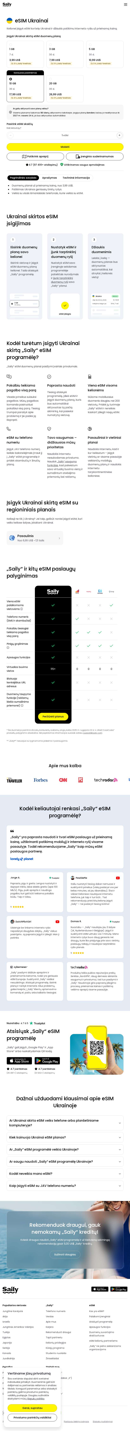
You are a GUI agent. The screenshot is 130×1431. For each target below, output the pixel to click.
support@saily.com (92, 733)
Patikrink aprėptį (37, 156)
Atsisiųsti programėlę (100, 1321)
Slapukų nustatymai (103, 1421)
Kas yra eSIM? (96, 1311)
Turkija (6, 1332)
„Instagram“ (57, 1394)
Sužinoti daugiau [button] (65, 1254)
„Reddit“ (57, 1399)
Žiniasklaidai (52, 1358)
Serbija (6, 1348)
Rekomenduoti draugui (58, 1332)
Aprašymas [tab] (49, 178)
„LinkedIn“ (57, 1383)
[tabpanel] (65, 189)
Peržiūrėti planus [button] (53, 716)
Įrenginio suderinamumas (97, 156)
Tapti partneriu (54, 1337)
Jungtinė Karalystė (13, 1311)
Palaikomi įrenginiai (99, 1316)
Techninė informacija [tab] (76, 178)
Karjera (49, 1327)
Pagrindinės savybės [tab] (23, 178)
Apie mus (51, 1321)
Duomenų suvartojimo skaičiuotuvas (101, 1334)
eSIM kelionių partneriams (103, 1340)
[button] (21, 609)
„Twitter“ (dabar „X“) (59, 1378)
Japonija (7, 1342)
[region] (65, 655)
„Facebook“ (57, 1373)
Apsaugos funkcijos (99, 1327)
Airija (5, 1316)
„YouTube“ (57, 1388)
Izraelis (6, 1321)
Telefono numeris (55, 1311)
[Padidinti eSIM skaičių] (119, 135)
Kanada (7, 1353)
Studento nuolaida (56, 1353)
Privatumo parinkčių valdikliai (32, 1417)
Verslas (50, 1316)
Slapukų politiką (35, 1398)
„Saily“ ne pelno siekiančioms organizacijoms (105, 1347)
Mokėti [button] (65, 147)
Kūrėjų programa (55, 1348)
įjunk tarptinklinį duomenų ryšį (62, 280)
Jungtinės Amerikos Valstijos (18, 1327)
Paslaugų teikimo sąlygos (76, 1421)
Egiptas (6, 1337)
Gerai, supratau (32, 1408)
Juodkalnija (9, 1358)
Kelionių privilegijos (56, 1342)
